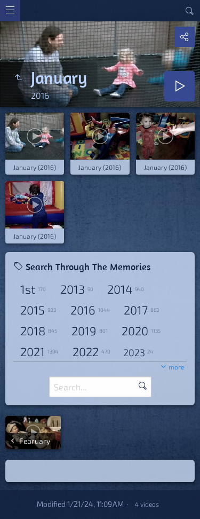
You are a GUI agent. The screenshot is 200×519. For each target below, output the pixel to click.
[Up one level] (18, 77)
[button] (13, 506)
